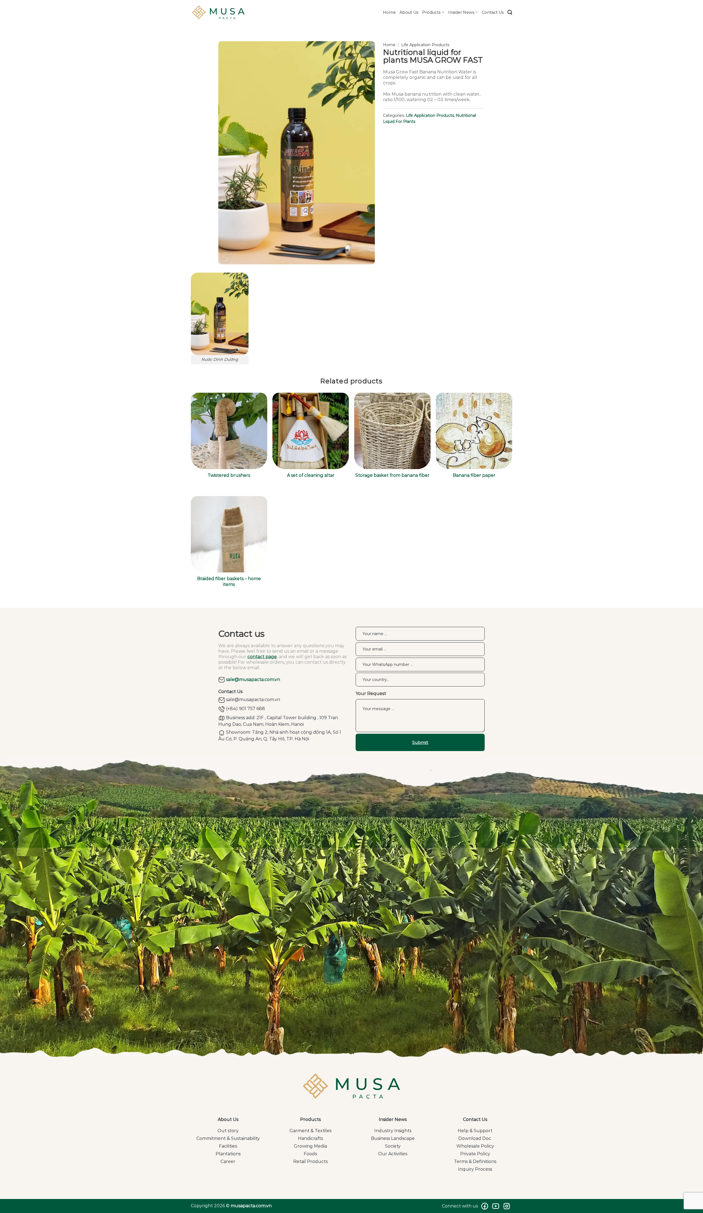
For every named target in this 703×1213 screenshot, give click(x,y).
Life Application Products (425, 44)
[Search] (509, 12)
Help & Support (475, 1130)
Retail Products (310, 1161)
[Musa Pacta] (218, 12)
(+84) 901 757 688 (245, 708)
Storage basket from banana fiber (392, 475)
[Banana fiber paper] (474, 431)
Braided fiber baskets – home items (229, 581)
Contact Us (493, 12)
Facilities (228, 1146)
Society (393, 1146)
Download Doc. (475, 1138)
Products (431, 12)
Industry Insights (392, 1130)
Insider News (461, 12)
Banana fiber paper (474, 475)
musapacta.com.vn (251, 1205)
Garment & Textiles (310, 1130)
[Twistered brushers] (229, 431)
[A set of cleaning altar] (310, 431)
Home (389, 12)
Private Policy (475, 1153)
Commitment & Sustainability (228, 1138)
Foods (310, 1153)
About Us (409, 12)
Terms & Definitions (475, 1161)
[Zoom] (225, 257)
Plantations (228, 1153)
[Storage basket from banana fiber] (392, 431)
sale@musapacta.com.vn (252, 679)
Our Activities (392, 1153)
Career (228, 1161)
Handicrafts (310, 1138)
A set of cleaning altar (310, 475)
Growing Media (310, 1146)
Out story (228, 1130)
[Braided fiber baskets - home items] (229, 534)
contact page (262, 656)
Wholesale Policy (475, 1146)
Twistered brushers (229, 475)
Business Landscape (393, 1138)
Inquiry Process (475, 1169)
